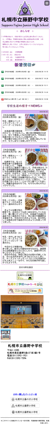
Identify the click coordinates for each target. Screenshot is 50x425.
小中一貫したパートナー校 (25, 394)
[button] (46, 3)
